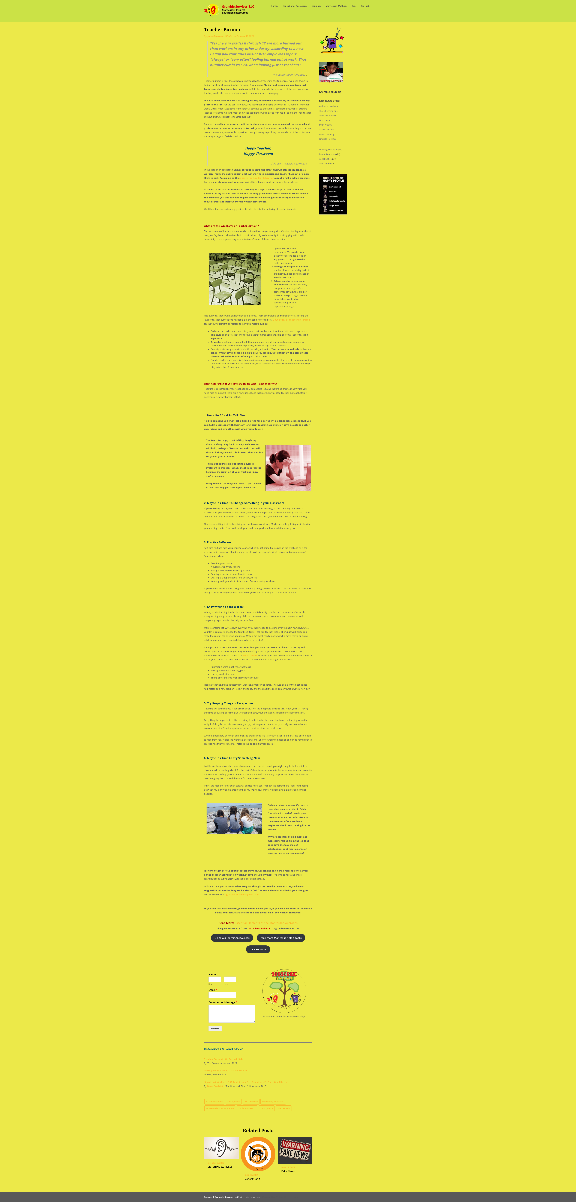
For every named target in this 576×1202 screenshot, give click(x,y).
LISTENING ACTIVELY (220, 1167)
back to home (258, 949)
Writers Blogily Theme (287, 1196)
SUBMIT (215, 1028)
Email (212, 990)
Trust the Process (327, 115)
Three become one (328, 111)
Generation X (252, 1179)
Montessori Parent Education (220, 1108)
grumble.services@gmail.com (242, 894)
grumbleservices (215, 36)
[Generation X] (258, 1152)
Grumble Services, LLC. (227, 1196)
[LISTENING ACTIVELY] (221, 1146)
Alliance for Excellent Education (256, 177)
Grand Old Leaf (326, 129)
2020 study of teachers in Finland (291, 319)
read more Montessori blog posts (281, 938)
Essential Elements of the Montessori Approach (266, 923)
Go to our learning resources (232, 938)
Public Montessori (246, 1108)
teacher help (284, 1108)
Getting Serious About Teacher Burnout (226, 1070)
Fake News (287, 1171)
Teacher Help (251, 1101)
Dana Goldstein (215, 1086)
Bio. (354, 6)
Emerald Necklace (327, 138)
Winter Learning (326, 134)
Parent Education (214, 1101)
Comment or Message (222, 1002)
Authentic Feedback (328, 106)
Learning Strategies (328, 149)
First (210, 984)
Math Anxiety (325, 124)
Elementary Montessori (273, 1101)
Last (226, 984)
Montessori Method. (336, 6)
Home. (274, 6)
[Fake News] (295, 1149)
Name (213, 974)
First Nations (325, 120)
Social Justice (233, 1101)
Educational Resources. (295, 6)
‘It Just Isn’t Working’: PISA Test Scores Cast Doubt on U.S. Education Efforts (245, 1081)
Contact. (365, 6)
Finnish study (250, 655)
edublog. (316, 6)
